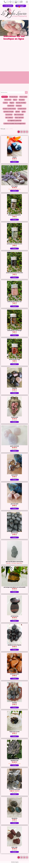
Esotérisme (11, 105)
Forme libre (8, 99)
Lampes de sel (22, 108)
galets (23, 111)
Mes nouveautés (19, 114)
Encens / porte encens (9, 108)
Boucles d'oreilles (21, 102)
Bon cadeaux (9, 117)
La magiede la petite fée (14, 120)
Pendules (18, 105)
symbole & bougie (8, 111)
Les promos (9, 114)
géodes (17, 111)
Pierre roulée (23, 96)
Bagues (12, 102)
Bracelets (21, 99)
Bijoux (15, 99)
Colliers (5, 102)
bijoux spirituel (19, 117)
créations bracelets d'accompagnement (14, 123)
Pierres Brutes (13, 96)
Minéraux (4, 96)
